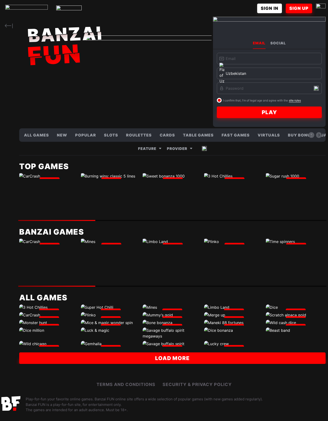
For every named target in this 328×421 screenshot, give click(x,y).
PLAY (269, 112)
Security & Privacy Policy (197, 384)
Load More (172, 358)
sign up (299, 8)
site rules (295, 100)
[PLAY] (49, 176)
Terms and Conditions (126, 384)
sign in (269, 8)
